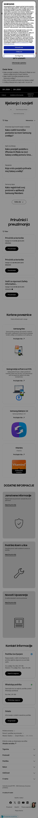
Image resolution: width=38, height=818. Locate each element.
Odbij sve (19, 51)
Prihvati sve (19, 47)
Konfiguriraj (19, 56)
